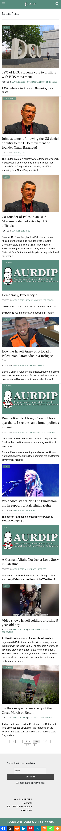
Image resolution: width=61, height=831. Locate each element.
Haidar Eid (33, 718)
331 (28, 745)
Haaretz (41, 365)
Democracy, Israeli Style (19, 295)
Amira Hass (30, 365)
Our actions (9, 99)
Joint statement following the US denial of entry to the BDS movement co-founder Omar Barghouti (30, 143)
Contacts (27, 803)
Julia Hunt (30, 510)
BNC (28, 231)
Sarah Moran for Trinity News (42, 82)
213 (28, 741)
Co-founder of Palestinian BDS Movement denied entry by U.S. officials (25, 221)
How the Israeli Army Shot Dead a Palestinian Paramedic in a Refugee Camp (27, 355)
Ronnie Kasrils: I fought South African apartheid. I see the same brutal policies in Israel (30, 422)
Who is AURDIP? (23, 799)
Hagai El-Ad (31, 300)
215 (45, 741)
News (6, 27)
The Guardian (48, 432)
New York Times (45, 300)
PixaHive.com (45, 822)
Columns (8, 263)
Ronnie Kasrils (32, 432)
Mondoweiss (46, 718)
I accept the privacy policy (31, 783)
